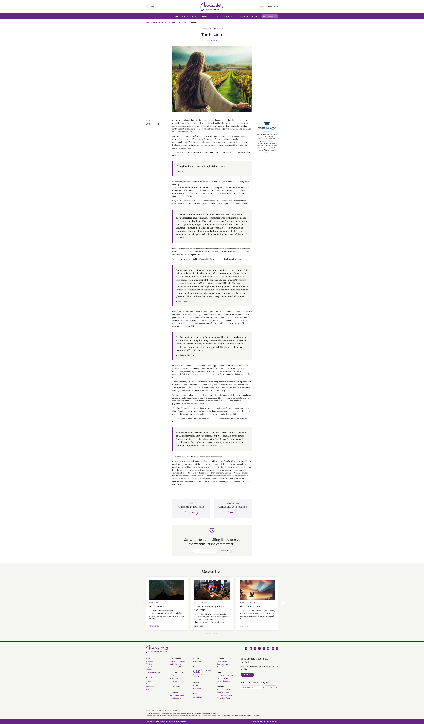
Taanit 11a (180, 301)
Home (148, 22)
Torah (194, 16)
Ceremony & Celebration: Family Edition (202, 676)
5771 (246, 603)
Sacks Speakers (175, 698)
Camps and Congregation (232, 506)
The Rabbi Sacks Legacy (226, 690)
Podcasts (172, 684)
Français (269, 7)
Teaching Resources (176, 695)
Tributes (149, 670)
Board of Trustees (223, 693)
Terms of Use (150, 710)
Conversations (174, 687)
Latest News (197, 697)
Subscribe (225, 551)
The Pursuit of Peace (251, 606)
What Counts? (157, 606)
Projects (243, 16)
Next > (233, 513)
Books (176, 16)
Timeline (149, 664)
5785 (206, 603)
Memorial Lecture (223, 681)
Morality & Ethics (210, 16)
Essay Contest (222, 661)
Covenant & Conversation (176, 22)
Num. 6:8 (179, 171)
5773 (156, 603)
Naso (209, 41)
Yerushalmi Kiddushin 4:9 (185, 355)
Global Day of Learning (225, 676)
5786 (160, 603)
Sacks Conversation (224, 678)
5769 (215, 41)
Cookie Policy (173, 710)
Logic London (274, 721)
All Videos (196, 685)
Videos (185, 16)
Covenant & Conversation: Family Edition (202, 671)
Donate (152, 7)
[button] (205, 633)
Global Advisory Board (225, 695)
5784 (254, 603)
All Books (149, 681)
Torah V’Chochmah (224, 667)
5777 (250, 603)
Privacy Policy (161, 710)
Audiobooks (150, 687)
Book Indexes (150, 684)
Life (168, 16)
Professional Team (223, 698)
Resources (229, 16)
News (254, 16)
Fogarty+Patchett (261, 721)
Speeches (173, 681)
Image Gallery (151, 667)
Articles (172, 676)
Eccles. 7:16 (231, 414)
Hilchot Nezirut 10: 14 (232, 419)
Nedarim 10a (189, 301)
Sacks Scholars (222, 664)
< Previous (191, 513)
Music (148, 689)
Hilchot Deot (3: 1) (241, 374)
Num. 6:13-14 (187, 196)
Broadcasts (173, 678)
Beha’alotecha (233, 503)
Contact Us (221, 701)
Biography (149, 661)
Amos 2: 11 (232, 224)
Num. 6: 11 (214, 276)
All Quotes (197, 661)
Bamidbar (191, 503)
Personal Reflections (153, 672)
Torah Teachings (158, 22)
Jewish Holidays (175, 664)
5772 (201, 603)
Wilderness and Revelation (191, 506)
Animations (197, 688)
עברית (276, 7)
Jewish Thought (175, 667)
